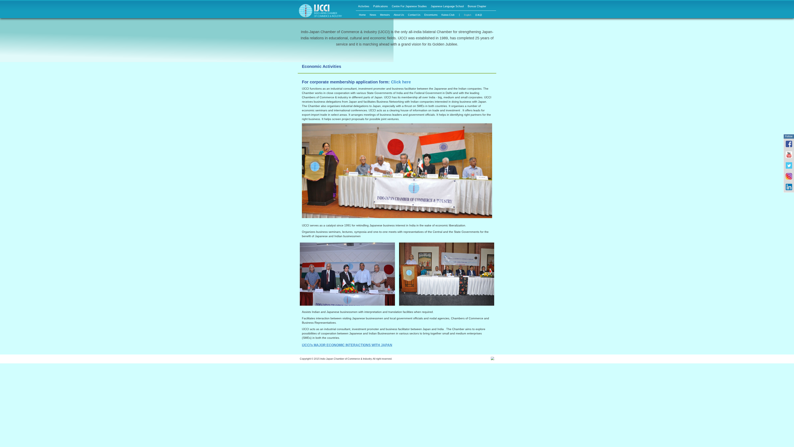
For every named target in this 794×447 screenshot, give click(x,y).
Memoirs (385, 14)
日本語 (478, 15)
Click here (401, 82)
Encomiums (431, 14)
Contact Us (414, 14)
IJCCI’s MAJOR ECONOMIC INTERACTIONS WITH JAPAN (347, 345)
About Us (399, 14)
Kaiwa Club (447, 14)
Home (362, 14)
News (373, 14)
